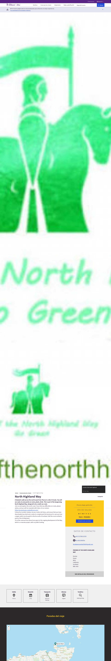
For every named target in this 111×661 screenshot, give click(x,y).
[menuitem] (35, 5)
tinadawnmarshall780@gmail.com (83, 544)
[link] (100, 5)
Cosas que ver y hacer (45, 5)
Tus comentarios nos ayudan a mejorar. (20, 10)
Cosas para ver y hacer (25, 493)
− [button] (8, 629)
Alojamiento (57, 5)
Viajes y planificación (69, 5)
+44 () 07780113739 (80, 536)
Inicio (16, 493)
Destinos (35, 5)
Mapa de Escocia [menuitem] (81, 5)
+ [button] (8, 627)
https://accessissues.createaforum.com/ (26, 510)
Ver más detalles (80, 540)
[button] (102, 9)
